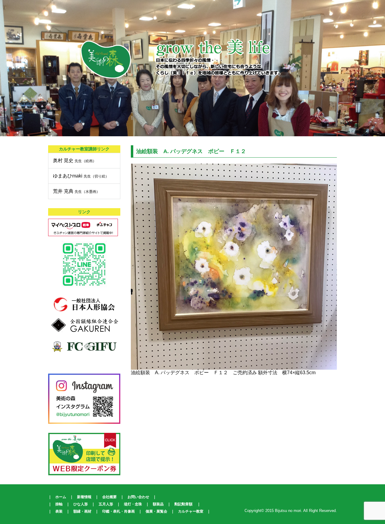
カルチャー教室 (190, 511)
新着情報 (84, 497)
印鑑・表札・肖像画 (118, 511)
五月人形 (106, 504)
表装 (59, 511)
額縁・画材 (82, 511)
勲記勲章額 (183, 504)
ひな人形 (80, 504)
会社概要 (109, 497)
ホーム (60, 497)
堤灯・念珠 (133, 504)
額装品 (158, 504)
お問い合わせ (138, 497)
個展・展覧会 (156, 511)
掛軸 (59, 504)
